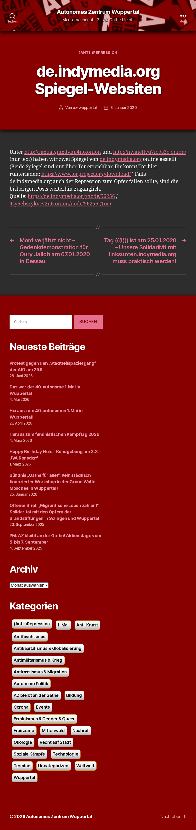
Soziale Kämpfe (29, 753)
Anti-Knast (87, 624)
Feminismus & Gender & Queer (44, 718)
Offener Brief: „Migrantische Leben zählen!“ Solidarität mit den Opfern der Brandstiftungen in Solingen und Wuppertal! (55, 512)
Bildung (74, 695)
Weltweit (85, 765)
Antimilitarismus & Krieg (38, 660)
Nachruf (80, 730)
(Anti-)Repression (98, 53)
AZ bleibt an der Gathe (36, 695)
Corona (21, 707)
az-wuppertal (85, 107)
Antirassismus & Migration (40, 671)
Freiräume (24, 730)
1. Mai (62, 624)
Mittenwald (53, 730)
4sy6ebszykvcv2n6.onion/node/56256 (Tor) (60, 204)
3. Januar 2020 (123, 107)
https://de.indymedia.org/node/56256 (71, 196)
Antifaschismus (29, 636)
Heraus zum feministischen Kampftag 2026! (55, 434)
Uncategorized (53, 765)
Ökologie (23, 742)
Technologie (65, 753)
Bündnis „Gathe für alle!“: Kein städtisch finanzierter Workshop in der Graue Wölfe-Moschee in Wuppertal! (53, 482)
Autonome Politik (31, 683)
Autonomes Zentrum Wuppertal (98, 12)
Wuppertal (24, 777)
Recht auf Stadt (55, 742)
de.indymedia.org (121, 159)
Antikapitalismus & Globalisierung (48, 648)
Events (43, 707)
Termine (22, 765)
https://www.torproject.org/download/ (86, 174)
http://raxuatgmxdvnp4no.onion (62, 152)
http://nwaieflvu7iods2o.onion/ (149, 152)
